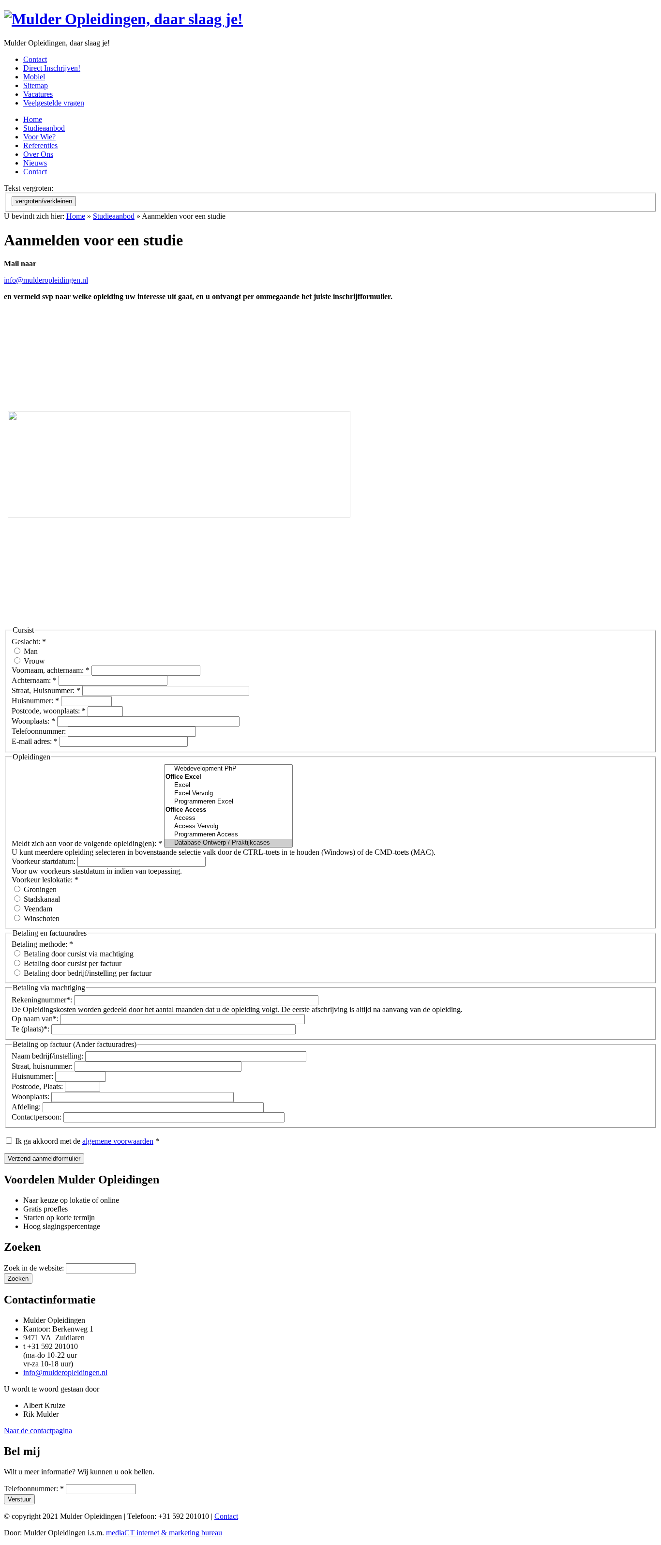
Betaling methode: (42, 944)
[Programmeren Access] (228, 835)
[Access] (228, 818)
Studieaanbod (114, 216)
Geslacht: (29, 641)
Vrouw (33, 661)
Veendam (37, 909)
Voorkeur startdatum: (44, 861)
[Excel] (228, 785)
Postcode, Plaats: (38, 1086)
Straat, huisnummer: (43, 1066)
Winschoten (41, 918)
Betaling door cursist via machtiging (78, 954)
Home (75, 216)
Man (30, 651)
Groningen (39, 889)
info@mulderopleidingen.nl (46, 280)
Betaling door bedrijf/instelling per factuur (86, 973)
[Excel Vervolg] (228, 793)
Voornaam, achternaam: (51, 670)
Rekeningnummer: (43, 1000)
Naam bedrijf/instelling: (48, 1056)
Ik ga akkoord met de (86, 1141)
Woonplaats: (33, 721)
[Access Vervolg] (228, 826)
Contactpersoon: (37, 1117)
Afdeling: (27, 1107)
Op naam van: (36, 1019)
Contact (226, 1516)
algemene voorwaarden (117, 1141)
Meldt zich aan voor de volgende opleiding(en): (87, 843)
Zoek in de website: (35, 1268)
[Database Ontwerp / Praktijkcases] (228, 843)
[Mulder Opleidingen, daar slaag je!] (123, 19)
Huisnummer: (35, 701)
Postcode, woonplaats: (49, 711)
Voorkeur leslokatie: (45, 880)
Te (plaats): (31, 1029)
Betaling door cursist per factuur (71, 963)
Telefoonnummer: (40, 731)
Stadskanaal (41, 899)
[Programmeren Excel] (228, 802)
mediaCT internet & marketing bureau (164, 1533)
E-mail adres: (35, 741)
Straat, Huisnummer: (46, 690)
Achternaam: (34, 680)
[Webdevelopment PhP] (228, 769)
